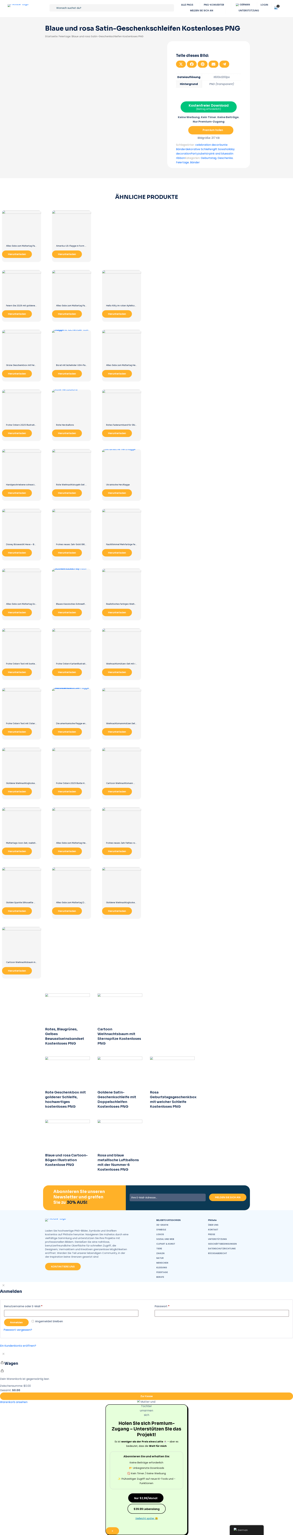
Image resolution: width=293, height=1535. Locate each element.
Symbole (161, 1229)
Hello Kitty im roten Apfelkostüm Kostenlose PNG (131, 305)
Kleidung (161, 1267)
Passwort (162, 1306)
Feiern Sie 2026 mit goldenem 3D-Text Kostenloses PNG (35, 305)
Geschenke (225, 158)
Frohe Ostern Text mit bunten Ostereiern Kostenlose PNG (36, 663)
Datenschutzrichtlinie (222, 1248)
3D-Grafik (162, 1224)
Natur (160, 1258)
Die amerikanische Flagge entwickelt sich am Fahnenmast (85, 723)
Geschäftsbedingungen (222, 1243)
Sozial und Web (165, 1239)
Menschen (162, 1262)
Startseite (51, 36)
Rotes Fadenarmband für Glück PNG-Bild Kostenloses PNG (136, 425)
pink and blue (218, 154)
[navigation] (146, 1377)
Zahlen (160, 1253)
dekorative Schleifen (199, 149)
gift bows (219, 149)
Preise (211, 1234)
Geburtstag (208, 158)
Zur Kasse (146, 1396)
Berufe (160, 1277)
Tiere (159, 1248)
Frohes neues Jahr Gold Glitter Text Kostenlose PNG (83, 544)
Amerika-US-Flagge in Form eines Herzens (77, 246)
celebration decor (207, 145)
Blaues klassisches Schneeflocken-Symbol (78, 604)
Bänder (195, 162)
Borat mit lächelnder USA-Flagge (73, 365)
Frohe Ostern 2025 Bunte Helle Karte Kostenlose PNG (84, 783)
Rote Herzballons (65, 425)
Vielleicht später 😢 (146, 1518)
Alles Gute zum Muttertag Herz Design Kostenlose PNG (84, 843)
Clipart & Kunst (165, 1243)
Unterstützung (217, 1239)
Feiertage (65, 36)
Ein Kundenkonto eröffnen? (18, 1346)
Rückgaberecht (217, 1253)
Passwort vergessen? (18, 1330)
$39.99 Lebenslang (147, 1509)
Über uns (213, 1224)
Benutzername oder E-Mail (23, 1306)
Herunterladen (17, 254)
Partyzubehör (200, 154)
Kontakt (213, 1229)
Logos (160, 1234)
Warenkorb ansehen (13, 1402)
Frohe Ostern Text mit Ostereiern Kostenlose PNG (32, 723)
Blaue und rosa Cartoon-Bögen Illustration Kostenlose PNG (66, 1160)
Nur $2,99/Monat (146, 1498)
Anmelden (16, 1322)
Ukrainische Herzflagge (118, 484)
